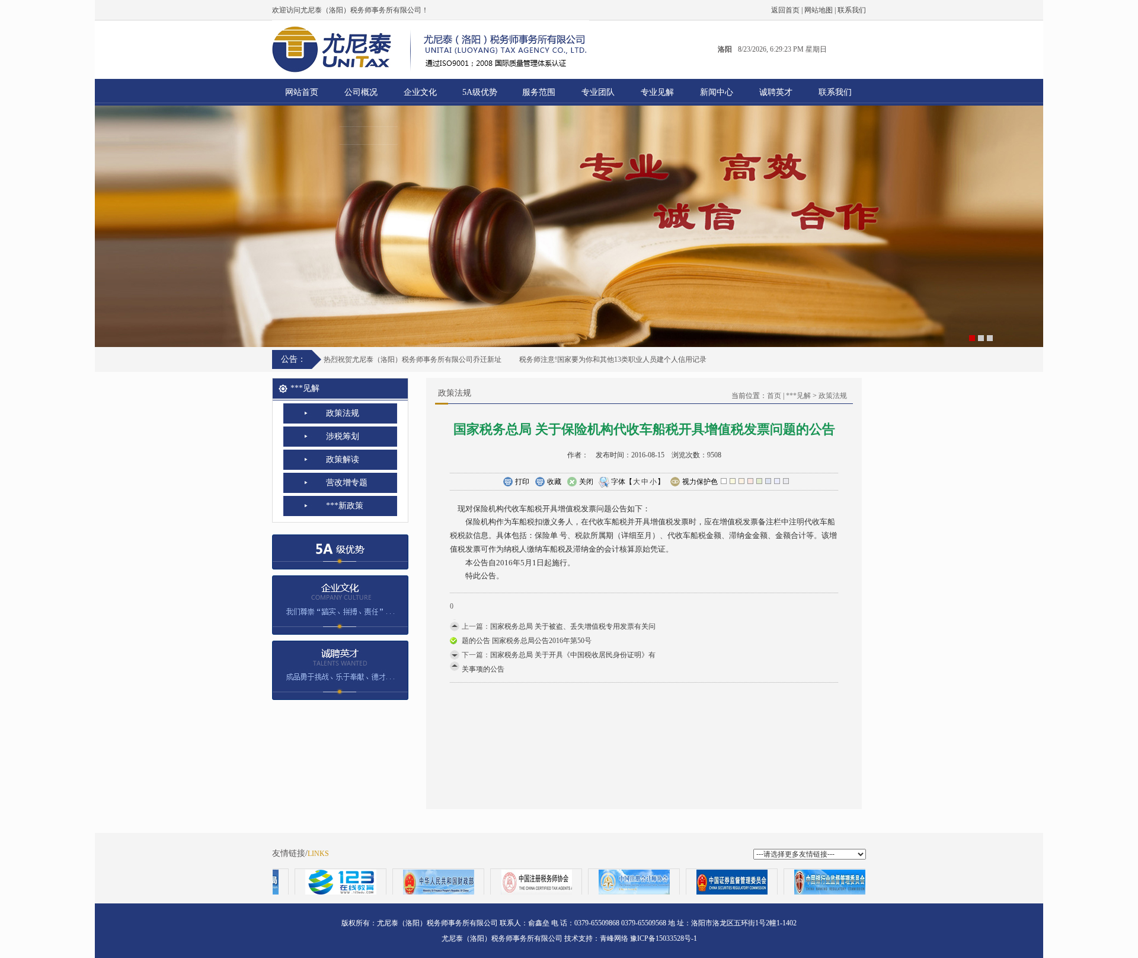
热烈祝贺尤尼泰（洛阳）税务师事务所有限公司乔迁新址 (412, 359)
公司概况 (361, 92)
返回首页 (785, 10)
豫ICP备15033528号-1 (663, 938)
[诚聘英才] (340, 667)
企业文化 (420, 92)
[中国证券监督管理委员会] (705, 882)
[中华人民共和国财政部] (411, 882)
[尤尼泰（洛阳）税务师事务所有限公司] (569, 226)
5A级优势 (479, 92)
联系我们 (851, 10)
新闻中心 (716, 92)
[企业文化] (340, 601)
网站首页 (301, 92)
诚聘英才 (775, 92)
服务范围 (538, 92)
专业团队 (598, 92)
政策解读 (342, 459)
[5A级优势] (340, 548)
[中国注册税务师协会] (509, 882)
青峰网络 (614, 938)
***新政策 (344, 505)
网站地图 (818, 10)
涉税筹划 (342, 436)
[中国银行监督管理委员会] (802, 882)
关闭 (586, 482)
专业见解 (657, 92)
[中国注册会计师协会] (607, 882)
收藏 (554, 482)
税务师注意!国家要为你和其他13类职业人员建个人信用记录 (613, 359)
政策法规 (342, 413)
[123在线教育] (313, 882)
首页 (774, 396)
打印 (522, 482)
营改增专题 (346, 482)
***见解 (798, 396)
